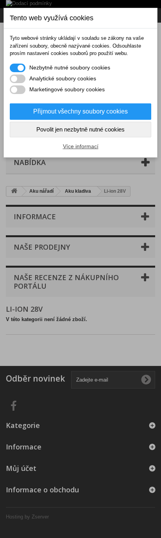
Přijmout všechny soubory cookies (80, 111)
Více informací (80, 146)
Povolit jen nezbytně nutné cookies (80, 129)
